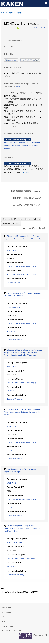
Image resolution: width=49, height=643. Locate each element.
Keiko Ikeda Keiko (13, 307)
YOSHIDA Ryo (12, 483)
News (4, 621)
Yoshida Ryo (11, 250)
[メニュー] (46, 3)
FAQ (3, 617)
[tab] (26, 191)
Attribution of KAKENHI (11, 630)
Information (6, 607)
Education (16, 145)
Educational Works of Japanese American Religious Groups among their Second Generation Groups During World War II (23, 352)
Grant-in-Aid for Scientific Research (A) (21, 559)
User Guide (6, 612)
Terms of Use (7, 626)
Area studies (27, 145)
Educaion (8, 142)
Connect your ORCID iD (30, 28)
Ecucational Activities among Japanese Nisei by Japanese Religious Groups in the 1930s (22, 412)
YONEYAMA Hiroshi (14, 543)
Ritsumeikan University (15, 575)
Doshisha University (14, 283)
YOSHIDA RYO (12, 426)
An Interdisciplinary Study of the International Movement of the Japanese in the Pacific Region (22, 528)
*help (43, 28)
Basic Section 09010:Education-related (21, 275)
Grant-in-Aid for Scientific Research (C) (21, 266)
